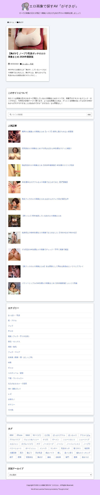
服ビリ (29, 453)
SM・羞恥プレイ (14, 389)
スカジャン (14, 444)
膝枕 (49, 457)
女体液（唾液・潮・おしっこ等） (21, 357)
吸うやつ (77, 448)
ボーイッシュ (30, 448)
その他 (10, 410)
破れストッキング (83, 453)
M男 (9, 362)
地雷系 (87, 448)
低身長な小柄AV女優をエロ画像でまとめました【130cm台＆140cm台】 (49, 232)
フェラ (10, 326)
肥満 (19, 457)
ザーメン (55, 439)
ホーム (11, 22)
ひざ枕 (47, 435)
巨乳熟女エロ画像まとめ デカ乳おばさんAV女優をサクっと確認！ (47, 148)
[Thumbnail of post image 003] (27, 39)
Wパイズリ (37, 435)
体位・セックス (14, 341)
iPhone (19, 435)
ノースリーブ (48, 444)
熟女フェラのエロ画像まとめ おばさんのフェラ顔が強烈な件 (45, 199)
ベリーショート (16, 448)
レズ (9, 394)
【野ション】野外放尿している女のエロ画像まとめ (41, 216)
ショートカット (69, 439)
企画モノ (11, 399)
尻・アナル (12, 320)
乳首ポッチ (65, 448)
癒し (59, 453)
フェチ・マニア (14, 352)
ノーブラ (87, 444)
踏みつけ (85, 457)
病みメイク (50, 453)
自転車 (58, 457)
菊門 (67, 457)
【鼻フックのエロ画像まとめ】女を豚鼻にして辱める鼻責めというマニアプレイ (52, 266)
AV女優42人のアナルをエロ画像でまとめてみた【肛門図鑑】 (45, 182)
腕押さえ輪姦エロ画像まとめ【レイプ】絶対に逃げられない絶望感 (47, 131)
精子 (11, 457)
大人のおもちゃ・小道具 (17, 383)
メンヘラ (43, 448)
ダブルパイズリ (27, 444)
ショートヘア (84, 439)
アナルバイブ (15, 439)
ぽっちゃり (72, 435)
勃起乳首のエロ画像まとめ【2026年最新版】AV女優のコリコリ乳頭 (48, 165)
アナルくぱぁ (85, 435)
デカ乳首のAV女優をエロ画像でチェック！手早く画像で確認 (45, 249)
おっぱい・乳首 (27, 64)
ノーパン (60, 444)
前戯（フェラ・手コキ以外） (19, 336)
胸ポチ (40, 457)
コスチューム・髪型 (15, 373)
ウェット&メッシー (31, 439)
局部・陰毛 (12, 347)
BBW (11, 435)
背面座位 (29, 457)
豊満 (75, 457)
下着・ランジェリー (15, 378)
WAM (28, 435)
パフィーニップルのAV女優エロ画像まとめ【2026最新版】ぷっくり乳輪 (49, 283)
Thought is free (63, 489)
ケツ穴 (45, 439)
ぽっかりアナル (59, 435)
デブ (38, 444)
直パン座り (69, 453)
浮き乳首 (38, 453)
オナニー (11, 404)
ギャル (10, 368)
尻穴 (21, 453)
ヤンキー (53, 448)
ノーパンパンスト (73, 444)
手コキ (10, 331)
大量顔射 (13, 453)
